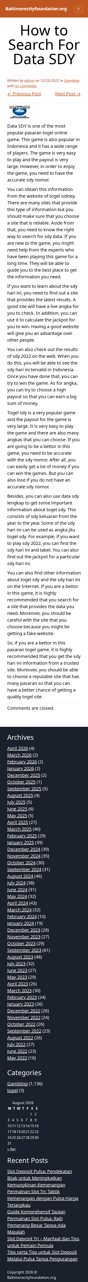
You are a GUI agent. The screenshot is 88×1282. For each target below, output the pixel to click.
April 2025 (17, 822)
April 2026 (17, 748)
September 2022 (24, 1031)
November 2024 (23, 856)
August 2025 (20, 795)
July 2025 (16, 802)
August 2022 (20, 1038)
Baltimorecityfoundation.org (36, 9)
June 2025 (17, 809)
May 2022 (17, 1058)
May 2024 (17, 896)
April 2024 (17, 903)
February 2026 (22, 762)
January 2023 (20, 1004)
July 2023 (16, 964)
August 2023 (20, 957)
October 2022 (21, 1024)
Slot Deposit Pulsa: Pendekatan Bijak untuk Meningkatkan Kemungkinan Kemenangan (39, 1178)
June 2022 (17, 1051)
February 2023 (22, 997)
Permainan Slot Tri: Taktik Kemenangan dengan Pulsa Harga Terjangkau (42, 1198)
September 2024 (24, 869)
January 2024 (20, 923)
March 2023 (19, 990)
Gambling (71, 80)
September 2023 (24, 950)
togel (12, 1090)
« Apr (11, 1149)
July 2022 (16, 1044)
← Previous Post (24, 94)
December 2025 (23, 775)
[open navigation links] (78, 8)
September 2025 (24, 789)
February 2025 (22, 836)
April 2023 (17, 984)
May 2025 (17, 815)
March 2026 (19, 755)
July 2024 (16, 883)
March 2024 (19, 910)
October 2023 (21, 943)
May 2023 (17, 977)
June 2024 (17, 890)
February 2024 (22, 916)
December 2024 (23, 849)
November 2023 (23, 937)
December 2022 (23, 1011)
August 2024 (20, 876)
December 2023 (23, 930)
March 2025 (19, 829)
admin (29, 80)
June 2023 (17, 970)
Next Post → (68, 94)
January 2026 (20, 768)
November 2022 (23, 1017)
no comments (25, 85)
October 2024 (21, 863)
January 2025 (20, 842)
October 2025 (21, 782)
